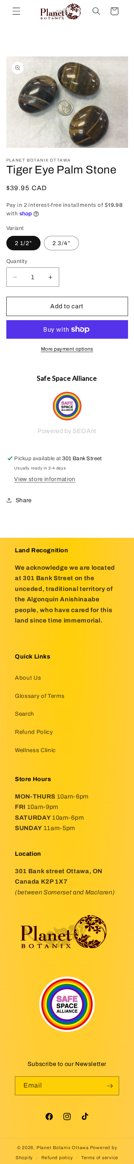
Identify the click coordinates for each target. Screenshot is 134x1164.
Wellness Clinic (35, 750)
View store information (45, 479)
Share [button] (24, 500)
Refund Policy (34, 732)
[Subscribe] (110, 1086)
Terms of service (99, 1157)
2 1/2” (23, 243)
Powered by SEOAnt (67, 431)
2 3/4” (61, 243)
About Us (28, 677)
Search (24, 714)
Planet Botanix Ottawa (62, 1147)
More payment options (67, 349)
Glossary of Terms (39, 696)
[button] (16, 11)
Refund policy (57, 1157)
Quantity (17, 261)
